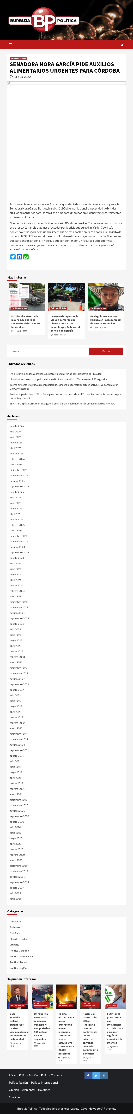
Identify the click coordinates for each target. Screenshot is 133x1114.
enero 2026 (16, 464)
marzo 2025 (16, 519)
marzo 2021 (16, 783)
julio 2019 (15, 893)
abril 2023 (15, 645)
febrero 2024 (17, 590)
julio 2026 (15, 431)
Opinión (14, 944)
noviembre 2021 (19, 739)
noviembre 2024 (19, 541)
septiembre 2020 (19, 816)
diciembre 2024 (18, 535)
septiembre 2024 (19, 552)
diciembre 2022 (18, 667)
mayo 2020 (16, 838)
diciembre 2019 (18, 865)
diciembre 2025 (18, 469)
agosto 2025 (17, 491)
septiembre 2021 (19, 750)
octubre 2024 (17, 546)
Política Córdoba (18, 58)
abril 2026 (15, 447)
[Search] (122, 45)
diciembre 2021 (18, 733)
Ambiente (15, 921)
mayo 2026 (16, 442)
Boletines (15, 927)
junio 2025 (15, 502)
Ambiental (28, 1090)
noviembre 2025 (19, 475)
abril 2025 (15, 513)
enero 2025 (16, 530)
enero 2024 (16, 596)
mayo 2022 (16, 706)
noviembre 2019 (19, 871)
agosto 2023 (17, 623)
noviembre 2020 (19, 805)
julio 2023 (15, 629)
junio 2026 (15, 436)
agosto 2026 (17, 425)
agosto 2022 (17, 689)
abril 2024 (15, 579)
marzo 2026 (16, 453)
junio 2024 (15, 568)
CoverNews (88, 1108)
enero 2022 (16, 728)
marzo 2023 (16, 651)
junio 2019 (15, 898)
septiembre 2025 (19, 486)
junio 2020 (15, 832)
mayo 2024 (16, 574)
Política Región (18, 967)
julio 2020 (15, 827)
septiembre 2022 (19, 684)
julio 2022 (15, 695)
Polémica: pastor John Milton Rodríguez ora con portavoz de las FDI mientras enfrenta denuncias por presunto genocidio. (65, 396)
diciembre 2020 (18, 799)
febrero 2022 (17, 722)
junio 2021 (15, 766)
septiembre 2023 (19, 618)
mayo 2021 (16, 772)
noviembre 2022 (19, 673)
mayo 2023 (16, 640)
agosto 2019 (17, 887)
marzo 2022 (16, 717)
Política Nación (18, 962)
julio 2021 (15, 761)
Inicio (12, 1075)
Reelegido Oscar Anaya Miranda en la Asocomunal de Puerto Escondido (105, 320)
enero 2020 (16, 860)
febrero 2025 (17, 524)
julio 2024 (15, 563)
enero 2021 (16, 794)
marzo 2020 (16, 849)
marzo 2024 (16, 585)
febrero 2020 (17, 854)
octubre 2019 (17, 876)
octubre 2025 (17, 480)
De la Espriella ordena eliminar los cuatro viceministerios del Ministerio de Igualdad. (56, 373)
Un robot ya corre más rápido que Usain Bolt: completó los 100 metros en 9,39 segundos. (59, 379)
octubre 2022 (17, 678)
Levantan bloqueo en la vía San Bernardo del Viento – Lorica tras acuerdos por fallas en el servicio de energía (65, 323)
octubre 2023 (17, 612)
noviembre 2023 (19, 607)
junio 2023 (15, 634)
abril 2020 (15, 843)
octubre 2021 (17, 744)
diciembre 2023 (18, 601)
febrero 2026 (17, 458)
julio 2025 (15, 497)
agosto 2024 (17, 557)
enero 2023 (16, 662)
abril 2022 (15, 711)
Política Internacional (21, 956)
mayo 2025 (16, 508)
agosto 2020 (17, 821)
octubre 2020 (17, 810)
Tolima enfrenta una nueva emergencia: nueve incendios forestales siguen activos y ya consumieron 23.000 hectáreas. (64, 386)
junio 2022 (15, 700)
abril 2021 (15, 777)
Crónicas (15, 933)
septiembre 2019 (19, 882)
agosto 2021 (17, 755)
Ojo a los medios (19, 938)
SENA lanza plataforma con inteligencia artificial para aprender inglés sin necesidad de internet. (62, 403)
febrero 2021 (17, 788)
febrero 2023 (17, 656)
